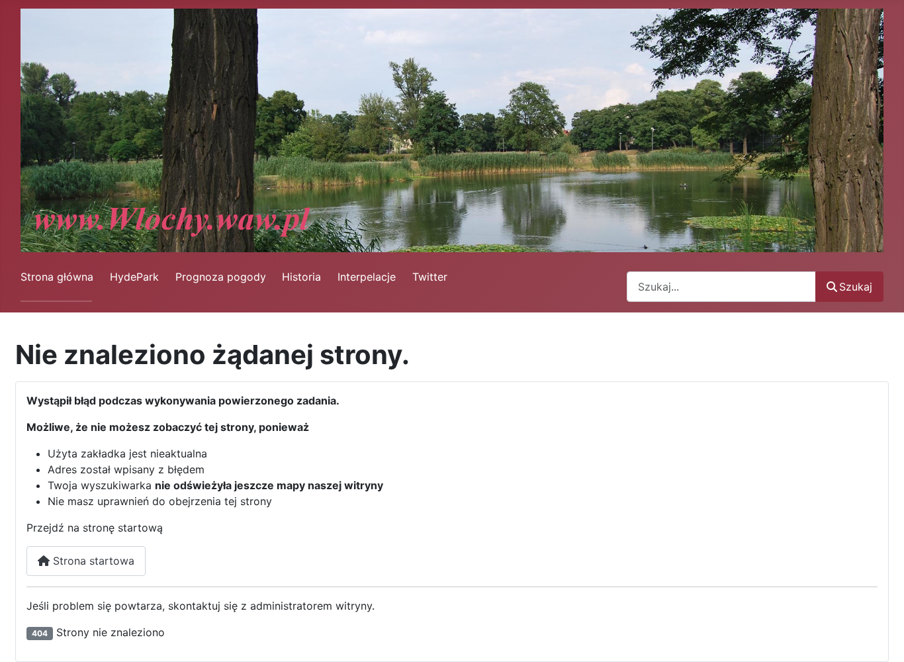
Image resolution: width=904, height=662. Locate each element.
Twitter (429, 276)
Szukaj (855, 286)
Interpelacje (367, 276)
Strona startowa (92, 560)
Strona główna (57, 276)
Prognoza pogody (220, 276)
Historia (301, 276)
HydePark (134, 276)
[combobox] (721, 286)
